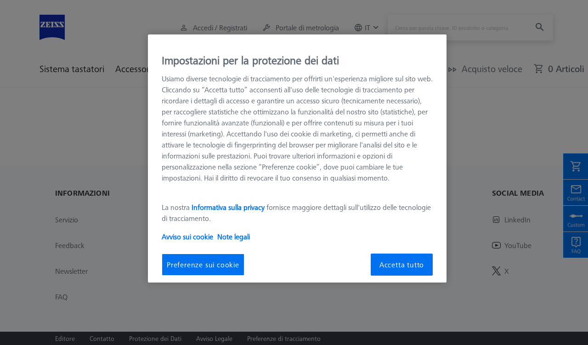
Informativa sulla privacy (228, 207)
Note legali (233, 237)
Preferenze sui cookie (203, 265)
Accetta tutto (401, 265)
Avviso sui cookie (187, 237)
